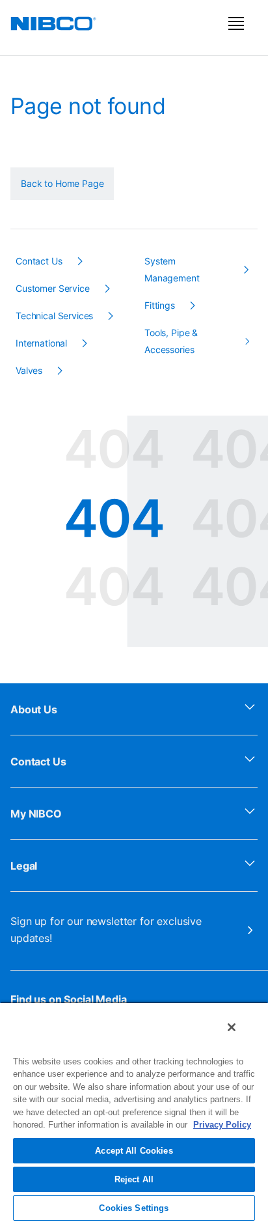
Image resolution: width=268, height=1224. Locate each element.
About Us (33, 709)
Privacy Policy (222, 1125)
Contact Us (38, 761)
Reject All (134, 1179)
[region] (134, 1113)
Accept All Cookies (133, 1151)
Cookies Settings (133, 1208)
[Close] (231, 1027)
